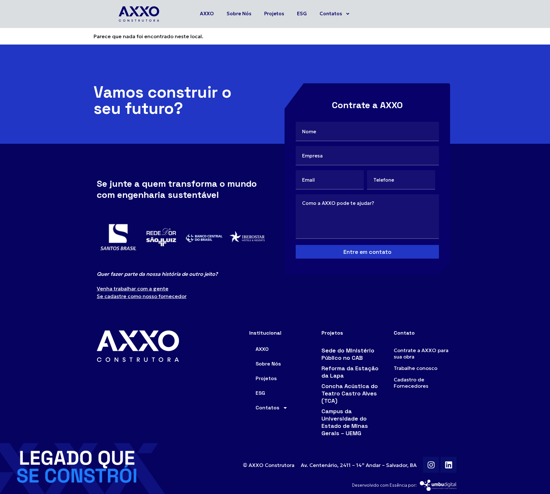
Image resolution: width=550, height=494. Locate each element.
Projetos (274, 13)
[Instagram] (431, 465)
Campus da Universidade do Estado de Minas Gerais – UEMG (344, 422)
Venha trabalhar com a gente (132, 288)
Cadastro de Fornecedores (411, 382)
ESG (302, 13)
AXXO (207, 13)
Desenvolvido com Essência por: (384, 485)
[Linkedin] (448, 465)
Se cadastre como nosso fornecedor (142, 296)
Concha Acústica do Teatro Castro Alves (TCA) (349, 393)
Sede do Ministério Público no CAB (347, 354)
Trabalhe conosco (415, 368)
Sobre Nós (239, 13)
